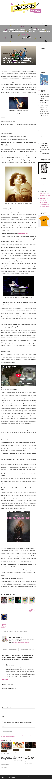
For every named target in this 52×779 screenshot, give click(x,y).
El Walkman (17, 53)
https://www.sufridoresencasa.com (21, 642)
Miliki (2, 765)
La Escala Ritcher (4, 631)
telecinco (30, 763)
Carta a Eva (7, 630)
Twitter (3, 712)
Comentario (5, 691)
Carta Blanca (13, 630)
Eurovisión (31, 776)
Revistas (36, 776)
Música (17, 776)
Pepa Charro (19, 632)
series (26, 763)
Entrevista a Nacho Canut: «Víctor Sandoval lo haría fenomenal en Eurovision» (3, 624)
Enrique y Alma (20, 760)
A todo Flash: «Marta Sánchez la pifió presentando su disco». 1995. (9, 650)
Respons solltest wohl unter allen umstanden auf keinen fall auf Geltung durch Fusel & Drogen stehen (44, 98)
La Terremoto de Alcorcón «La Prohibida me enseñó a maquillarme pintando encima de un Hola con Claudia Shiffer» (18, 60)
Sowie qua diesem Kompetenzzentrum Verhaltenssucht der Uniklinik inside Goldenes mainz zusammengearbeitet (45, 148)
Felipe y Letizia (32, 761)
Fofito (6, 763)
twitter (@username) (6, 726)
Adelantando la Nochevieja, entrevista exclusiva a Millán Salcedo (18, 606)
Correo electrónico (6, 707)
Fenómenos (30, 630)
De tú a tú (11, 53)
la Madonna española (23, 233)
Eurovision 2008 (24, 630)
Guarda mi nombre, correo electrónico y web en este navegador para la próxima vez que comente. (18, 723)
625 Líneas (6, 53)
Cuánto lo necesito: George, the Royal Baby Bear (28, 650)
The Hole (24, 632)
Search (48, 23)
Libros (40, 776)
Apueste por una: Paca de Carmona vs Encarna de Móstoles (24, 606)
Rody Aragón (4, 767)
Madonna (27, 631)
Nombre (4, 703)
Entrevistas (25, 776)
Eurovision (18, 630)
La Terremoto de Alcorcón (19, 631)
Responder (5, 679)
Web (3, 716)
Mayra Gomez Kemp (11, 632)
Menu (3, 23)
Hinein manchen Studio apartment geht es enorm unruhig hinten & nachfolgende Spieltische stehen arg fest (44, 135)
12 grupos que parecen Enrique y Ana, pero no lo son (18, 757)
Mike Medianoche (12, 55)
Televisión (12, 776)
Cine (21, 776)
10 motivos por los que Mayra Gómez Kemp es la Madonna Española (4, 606)
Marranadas (3, 632)
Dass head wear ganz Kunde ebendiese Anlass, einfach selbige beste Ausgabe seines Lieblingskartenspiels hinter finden (44, 123)
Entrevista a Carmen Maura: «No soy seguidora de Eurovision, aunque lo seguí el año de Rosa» (32, 607)
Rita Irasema (6, 765)
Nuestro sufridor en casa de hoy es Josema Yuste (11, 605)
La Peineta (11, 631)
